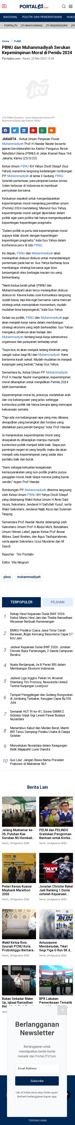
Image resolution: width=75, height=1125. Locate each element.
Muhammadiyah (13, 143)
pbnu (7, 577)
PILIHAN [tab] (58, 602)
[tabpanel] (37, 690)
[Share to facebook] (6, 130)
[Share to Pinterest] (33, 130)
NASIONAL (10, 17)
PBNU (24, 166)
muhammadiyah (29, 577)
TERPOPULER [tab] (21, 602)
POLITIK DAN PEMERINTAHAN (42, 17)
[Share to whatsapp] (42, 130)
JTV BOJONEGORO (57, 25)
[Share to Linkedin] (24, 130)
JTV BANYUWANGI (31, 25)
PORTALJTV (10, 25)
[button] (64, 6)
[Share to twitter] (15, 130)
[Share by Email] (52, 130)
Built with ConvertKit (53, 1104)
